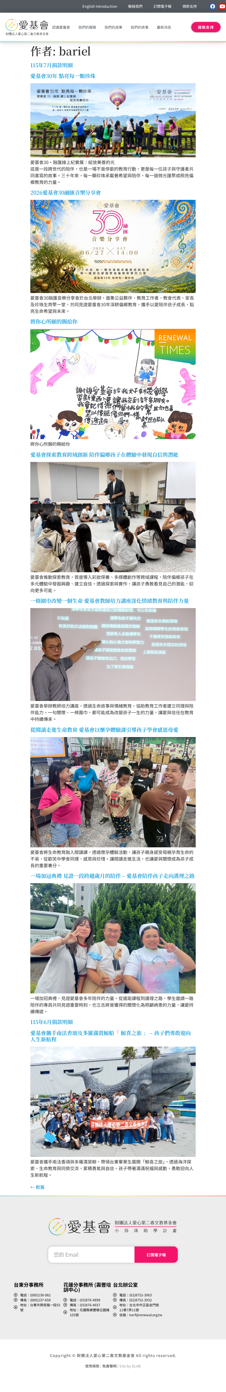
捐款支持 (189, 6)
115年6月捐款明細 (51, 1021)
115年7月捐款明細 (51, 65)
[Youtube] (222, 6)
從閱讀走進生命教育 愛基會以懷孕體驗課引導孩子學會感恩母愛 (104, 729)
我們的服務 (87, 27)
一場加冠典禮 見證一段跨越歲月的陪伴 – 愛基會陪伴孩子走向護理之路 (112, 875)
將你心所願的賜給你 (53, 321)
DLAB (136, 1366)
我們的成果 (113, 27)
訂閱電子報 (162, 6)
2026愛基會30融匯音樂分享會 (65, 192)
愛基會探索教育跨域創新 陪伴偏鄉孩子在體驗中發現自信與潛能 (104, 454)
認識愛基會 (61, 27)
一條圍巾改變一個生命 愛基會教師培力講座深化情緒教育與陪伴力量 (109, 600)
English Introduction (99, 6)
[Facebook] (212, 6)
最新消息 (164, 27)
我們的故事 (140, 27)
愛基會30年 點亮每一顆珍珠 (62, 75)
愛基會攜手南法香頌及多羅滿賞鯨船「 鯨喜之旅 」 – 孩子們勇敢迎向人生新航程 (110, 1036)
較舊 (37, 1187)
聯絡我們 (135, 6)
